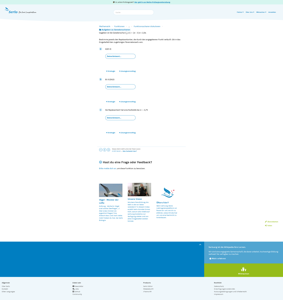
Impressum (218, 294)
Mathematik (104, 26)
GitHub (77, 292)
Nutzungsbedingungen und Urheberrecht (230, 292)
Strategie (110, 71)
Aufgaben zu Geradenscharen (116, 29)
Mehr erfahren (219, 258)
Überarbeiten (272, 222)
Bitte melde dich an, (108, 168)
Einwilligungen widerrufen (224, 289)
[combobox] (133, 12)
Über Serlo (6, 286)
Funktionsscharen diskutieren (147, 26)
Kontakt (5, 289)
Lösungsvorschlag (127, 71)
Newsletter (79, 286)
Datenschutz (219, 286)
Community (77, 294)
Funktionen (119, 26)
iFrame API (147, 292)
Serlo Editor (148, 286)
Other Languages (8, 292)
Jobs (77, 289)
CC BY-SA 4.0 (116, 151)
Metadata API (148, 289)
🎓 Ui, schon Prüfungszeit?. (141, 2)
